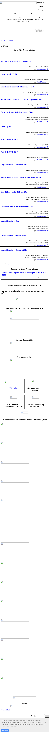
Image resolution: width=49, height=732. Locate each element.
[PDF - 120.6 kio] (24, 413)
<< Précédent (5, 710)
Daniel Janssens (41, 69)
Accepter (5, 730)
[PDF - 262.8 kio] (35, 398)
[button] (46, 29)
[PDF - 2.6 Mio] (13, 398)
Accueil (3, 40)
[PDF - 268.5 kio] (35, 382)
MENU (39, 30)
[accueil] (18, 3)
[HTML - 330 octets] (24, 319)
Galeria (11, 40)
